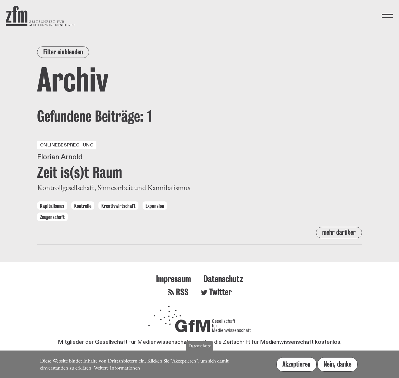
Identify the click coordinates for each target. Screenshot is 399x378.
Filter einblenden (63, 52)
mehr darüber (339, 232)
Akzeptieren (296, 364)
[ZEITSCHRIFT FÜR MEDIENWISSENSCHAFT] (40, 16)
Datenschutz (223, 279)
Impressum (173, 279)
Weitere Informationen (117, 367)
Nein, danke (337, 364)
